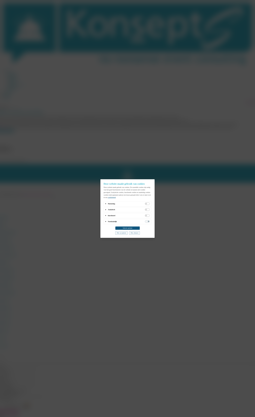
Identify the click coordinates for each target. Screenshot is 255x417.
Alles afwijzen (134, 233)
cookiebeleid (112, 197)
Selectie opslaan (127, 228)
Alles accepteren (121, 233)
